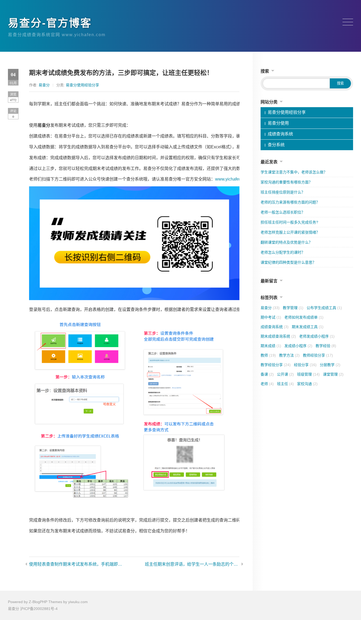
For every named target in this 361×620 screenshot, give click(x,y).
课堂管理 (333, 374)
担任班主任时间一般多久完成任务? (289, 222)
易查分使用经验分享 (82, 85)
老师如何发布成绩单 (303, 317)
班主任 (285, 384)
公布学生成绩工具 (324, 308)
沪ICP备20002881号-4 (39, 609)
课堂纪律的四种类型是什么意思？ (288, 262)
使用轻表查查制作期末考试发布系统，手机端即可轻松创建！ (76, 564)
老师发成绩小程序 (317, 336)
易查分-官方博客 (50, 23)
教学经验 (326, 346)
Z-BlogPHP (38, 602)
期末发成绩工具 (307, 327)
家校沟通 (307, 384)
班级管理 (308, 374)
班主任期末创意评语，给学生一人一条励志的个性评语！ (192, 564)
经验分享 (305, 365)
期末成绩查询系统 (278, 336)
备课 (267, 374)
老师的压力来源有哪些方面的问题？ (290, 202)
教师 (268, 355)
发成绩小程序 (298, 346)
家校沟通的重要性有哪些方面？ (286, 182)
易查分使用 (278, 123)
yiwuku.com (78, 602)
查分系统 (276, 145)
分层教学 (330, 365)
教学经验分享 (276, 365)
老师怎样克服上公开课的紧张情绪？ (290, 232)
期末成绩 (271, 346)
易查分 (44, 85)
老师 (267, 384)
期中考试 (271, 317)
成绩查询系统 (280, 134)
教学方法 (289, 355)
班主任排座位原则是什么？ (283, 192)
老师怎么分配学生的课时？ (283, 252)
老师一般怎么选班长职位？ (283, 212)
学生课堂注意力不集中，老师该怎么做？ (294, 172)
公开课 (285, 374)
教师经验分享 (318, 355)
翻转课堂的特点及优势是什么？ (286, 242)
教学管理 (293, 308)
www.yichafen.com (232, 179)
